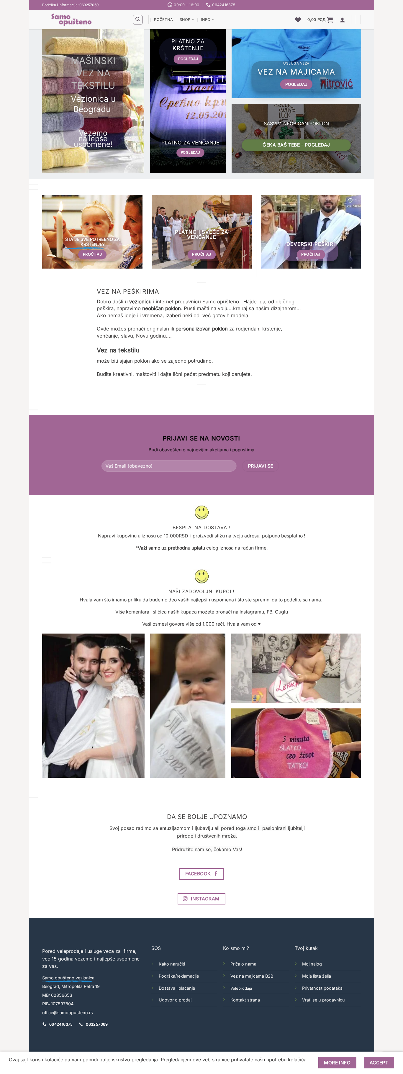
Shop (185, 19)
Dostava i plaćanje (177, 988)
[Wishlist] (298, 19)
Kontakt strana (245, 999)
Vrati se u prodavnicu (323, 999)
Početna (163, 19)
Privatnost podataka (322, 988)
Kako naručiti (172, 963)
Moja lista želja (316, 975)
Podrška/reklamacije (179, 975)
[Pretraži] (137, 19)
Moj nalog (312, 963)
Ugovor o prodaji (175, 999)
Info (205, 19)
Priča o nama (243, 963)
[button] (320, 20)
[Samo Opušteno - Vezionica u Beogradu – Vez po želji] (83, 19)
